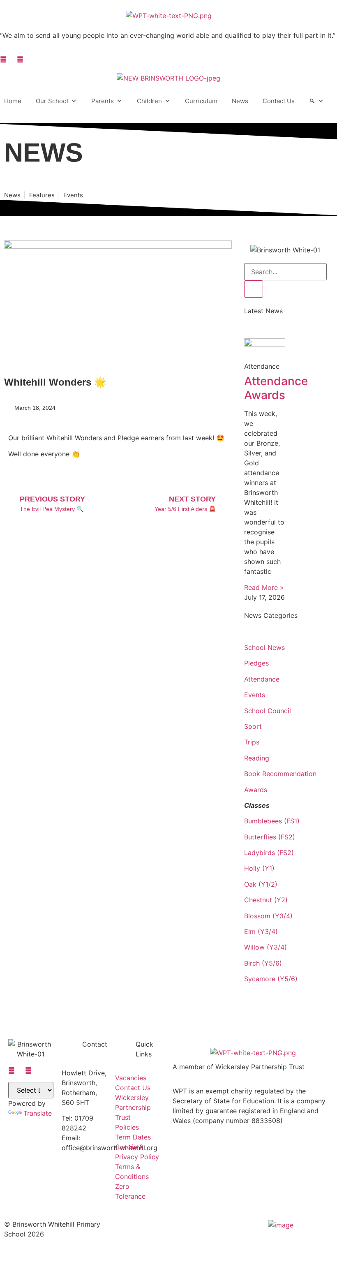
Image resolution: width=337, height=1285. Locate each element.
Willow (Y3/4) (265, 947)
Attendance (261, 679)
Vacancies (130, 1078)
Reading (256, 758)
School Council (267, 711)
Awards (255, 790)
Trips (251, 742)
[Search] (316, 101)
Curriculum (201, 101)
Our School (52, 101)
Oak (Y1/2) (260, 884)
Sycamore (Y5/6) (271, 979)
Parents (102, 101)
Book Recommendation (280, 774)
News (240, 101)
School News (264, 647)
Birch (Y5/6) (263, 963)
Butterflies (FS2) (269, 837)
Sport (253, 726)
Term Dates (133, 1137)
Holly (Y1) (259, 868)
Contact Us (279, 101)
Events (254, 695)
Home (12, 101)
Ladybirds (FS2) (269, 852)
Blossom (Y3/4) (268, 916)
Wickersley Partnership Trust (133, 1107)
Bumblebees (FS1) (272, 821)
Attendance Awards (276, 388)
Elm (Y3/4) (261, 931)
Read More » (264, 587)
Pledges (256, 663)
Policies (127, 1127)
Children (149, 101)
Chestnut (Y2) (266, 900)
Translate (37, 1113)
